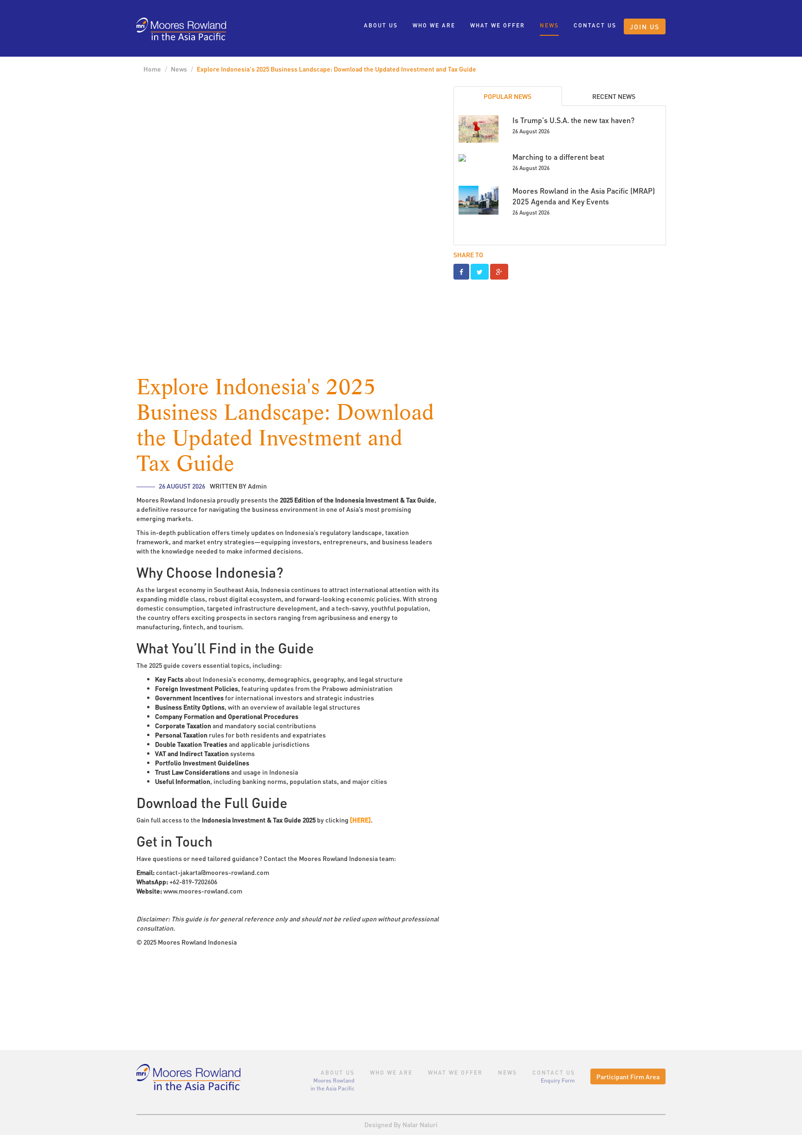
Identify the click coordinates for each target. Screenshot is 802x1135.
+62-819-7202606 (193, 881)
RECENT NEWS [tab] (613, 96)
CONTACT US (595, 25)
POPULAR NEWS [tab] (507, 96)
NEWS (549, 25)
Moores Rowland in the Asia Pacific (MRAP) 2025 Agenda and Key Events (583, 196)
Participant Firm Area (628, 1076)
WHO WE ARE (434, 25)
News (179, 69)
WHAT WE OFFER (497, 25)
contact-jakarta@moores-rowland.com (212, 872)
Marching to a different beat (558, 157)
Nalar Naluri (420, 1124)
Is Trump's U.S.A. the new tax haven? (573, 120)
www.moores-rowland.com (202, 891)
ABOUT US (381, 25)
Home (152, 69)
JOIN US (645, 26)
